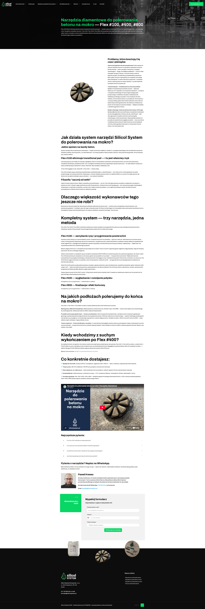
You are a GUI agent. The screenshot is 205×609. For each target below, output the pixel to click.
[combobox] (88, 517)
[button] (102, 440)
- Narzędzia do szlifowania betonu (133, 577)
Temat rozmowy (91, 522)
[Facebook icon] (136, 605)
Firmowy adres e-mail (93, 507)
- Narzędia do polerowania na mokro (133, 579)
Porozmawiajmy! (195, 4)
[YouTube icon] (138, 605)
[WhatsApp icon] (135, 605)
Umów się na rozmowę (113, 530)
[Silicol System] (7, 4)
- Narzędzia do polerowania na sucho (133, 581)
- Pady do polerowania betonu (132, 583)
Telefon (89, 514)
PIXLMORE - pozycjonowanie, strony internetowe (98, 605)
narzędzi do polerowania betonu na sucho (86, 351)
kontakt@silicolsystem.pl (89, 488)
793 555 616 (101, 485)
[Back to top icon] (142, 605)
